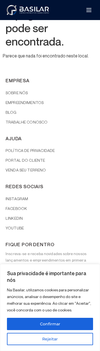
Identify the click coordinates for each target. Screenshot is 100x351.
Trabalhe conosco (27, 122)
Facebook (16, 208)
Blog (11, 112)
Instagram (17, 198)
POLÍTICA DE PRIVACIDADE (30, 150)
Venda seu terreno (26, 170)
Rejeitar (50, 339)
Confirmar (50, 323)
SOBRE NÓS (17, 92)
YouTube (15, 228)
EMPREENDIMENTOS (25, 102)
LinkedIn (14, 218)
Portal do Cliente (25, 160)
